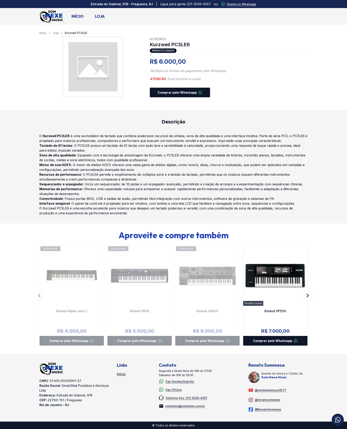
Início (77, 16)
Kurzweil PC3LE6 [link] (76, 33)
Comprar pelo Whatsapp (177, 92)
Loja (100, 16)
